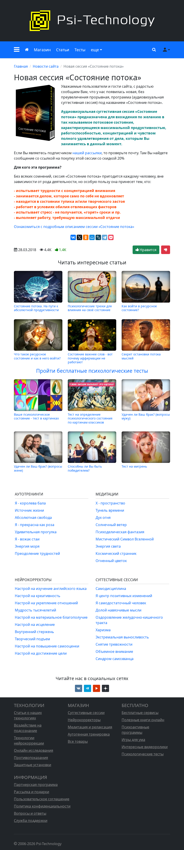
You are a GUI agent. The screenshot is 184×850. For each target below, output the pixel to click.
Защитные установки (32, 764)
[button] (17, 49)
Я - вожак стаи (27, 539)
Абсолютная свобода (33, 517)
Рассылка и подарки (31, 791)
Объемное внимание (114, 651)
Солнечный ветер (111, 524)
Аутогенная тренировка (89, 734)
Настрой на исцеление (35, 624)
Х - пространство (110, 503)
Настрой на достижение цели (41, 653)
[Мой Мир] (92, 237)
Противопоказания (31, 757)
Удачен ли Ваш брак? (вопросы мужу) (146, 416)
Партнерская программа (36, 784)
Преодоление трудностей (37, 553)
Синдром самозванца (115, 658)
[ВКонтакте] (73, 237)
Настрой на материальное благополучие (51, 617)
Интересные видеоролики (145, 746)
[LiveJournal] (98, 237)
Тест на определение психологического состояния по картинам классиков (90, 418)
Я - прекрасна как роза (34, 524)
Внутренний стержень (34, 631)
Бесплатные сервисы (140, 712)
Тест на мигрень (134, 466)
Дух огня (103, 517)
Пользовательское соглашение (41, 798)
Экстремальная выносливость (122, 637)
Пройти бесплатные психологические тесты (92, 370)
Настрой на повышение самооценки (47, 646)
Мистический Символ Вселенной (125, 539)
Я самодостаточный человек (121, 602)
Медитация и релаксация (90, 727)
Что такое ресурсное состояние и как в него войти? (37, 356)
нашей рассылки (87, 152)
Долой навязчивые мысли (118, 610)
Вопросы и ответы (30, 813)
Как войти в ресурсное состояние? (139, 308)
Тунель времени (110, 510)
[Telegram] (104, 237)
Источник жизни (29, 510)
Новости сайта (46, 66)
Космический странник (116, 553)
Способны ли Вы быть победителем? (85, 468)
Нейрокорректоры (84, 719)
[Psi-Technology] (92, 20)
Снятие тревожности (114, 644)
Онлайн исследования (33, 750)
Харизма (103, 629)
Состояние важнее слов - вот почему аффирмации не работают (90, 358)
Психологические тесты (143, 754)
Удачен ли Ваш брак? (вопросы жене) (38, 468)
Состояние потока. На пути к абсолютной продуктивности (36, 308)
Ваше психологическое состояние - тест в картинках (36, 416)
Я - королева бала (30, 503)
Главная (21, 66)
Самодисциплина (111, 588)
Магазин (42, 49)
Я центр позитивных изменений (124, 595)
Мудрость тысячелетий (35, 610)
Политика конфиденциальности (42, 806)
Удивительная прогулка (36, 531)
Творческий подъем (32, 638)
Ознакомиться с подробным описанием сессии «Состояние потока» (74, 226)
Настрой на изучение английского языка (51, 588)
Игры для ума (133, 739)
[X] (79, 237)
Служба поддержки (30, 820)
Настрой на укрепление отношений (46, 602)
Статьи (62, 49)
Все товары (78, 741)
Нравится (147, 249)
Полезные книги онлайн (143, 719)
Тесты (79, 49)
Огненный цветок (111, 560)
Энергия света (108, 546)
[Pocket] (111, 237)
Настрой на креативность (37, 595)
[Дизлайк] (165, 249)
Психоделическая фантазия (120, 531)
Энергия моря (27, 546)
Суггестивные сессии (86, 712)
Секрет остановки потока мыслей (141, 356)
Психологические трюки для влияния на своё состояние (90, 308)
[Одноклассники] (85, 237)
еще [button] (95, 49)
